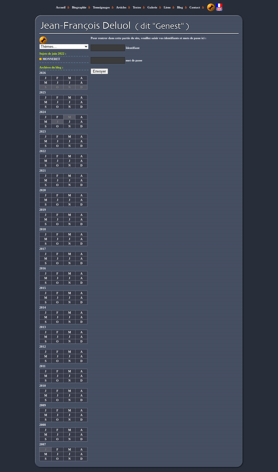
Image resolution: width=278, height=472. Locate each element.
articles (121, 7)
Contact (194, 7)
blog (180, 7)
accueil (60, 7)
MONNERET (51, 59)
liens (167, 7)
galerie (152, 7)
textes (137, 7)
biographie (79, 7)
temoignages (101, 7)
